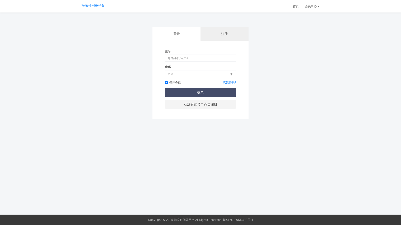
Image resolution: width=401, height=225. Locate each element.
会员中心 (311, 6)
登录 (200, 92)
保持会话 (175, 82)
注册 (224, 34)
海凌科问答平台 (93, 5)
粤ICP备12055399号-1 (237, 219)
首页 (296, 6)
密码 (168, 67)
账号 (168, 51)
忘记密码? (229, 82)
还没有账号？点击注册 (200, 104)
